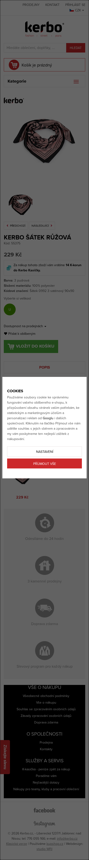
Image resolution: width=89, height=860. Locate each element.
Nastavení (44, 452)
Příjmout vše (44, 464)
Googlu (48, 418)
